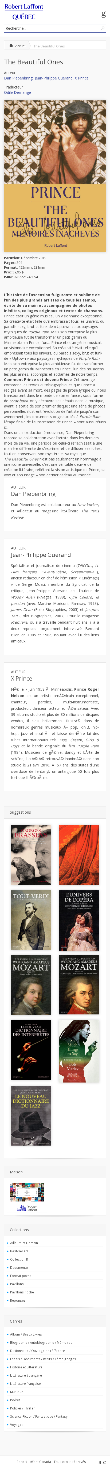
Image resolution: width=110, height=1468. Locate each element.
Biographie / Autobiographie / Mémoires (41, 1342)
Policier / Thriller (22, 1408)
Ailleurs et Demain (24, 1243)
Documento (19, 1267)
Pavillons (17, 1284)
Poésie (15, 1400)
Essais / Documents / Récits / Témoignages (43, 1359)
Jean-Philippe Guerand (54, 78)
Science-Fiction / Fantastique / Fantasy (39, 1416)
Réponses (18, 1300)
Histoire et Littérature (26, 1367)
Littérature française (25, 1383)
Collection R (19, 1259)
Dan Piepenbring (18, 78)
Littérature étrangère (26, 1375)
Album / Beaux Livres (26, 1334)
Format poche (21, 1276)
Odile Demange (17, 92)
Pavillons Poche (22, 1292)
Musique (16, 1392)
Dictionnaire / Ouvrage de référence (37, 1351)
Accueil (20, 45)
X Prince (82, 78)
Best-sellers (19, 1251)
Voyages (16, 1424)
